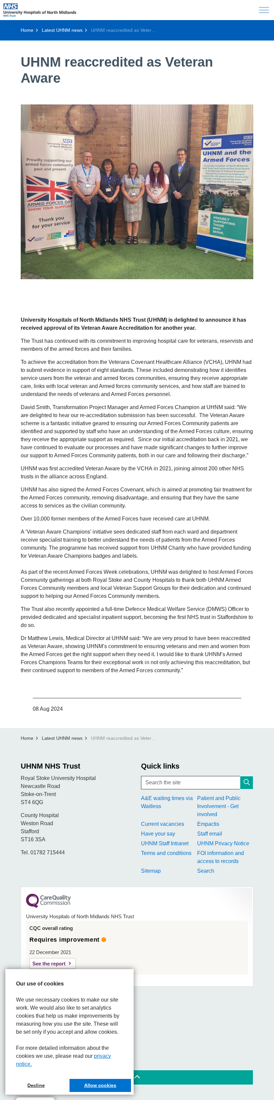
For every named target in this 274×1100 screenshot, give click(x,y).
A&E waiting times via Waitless (167, 802)
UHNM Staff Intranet (164, 843)
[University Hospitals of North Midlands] (39, 10)
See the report (48, 963)
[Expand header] (264, 10)
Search (205, 871)
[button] (137, 191)
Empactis (208, 824)
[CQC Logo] (48, 906)
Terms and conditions (166, 853)
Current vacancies (162, 824)
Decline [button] (35, 1085)
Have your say (158, 834)
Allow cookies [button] (100, 1085)
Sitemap (151, 871)
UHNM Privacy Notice (223, 843)
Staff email (209, 834)
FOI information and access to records (220, 857)
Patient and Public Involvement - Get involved (219, 806)
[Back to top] (137, 1077)
